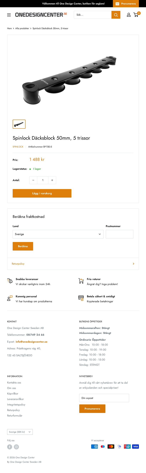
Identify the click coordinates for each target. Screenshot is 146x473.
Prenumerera (128, 3)
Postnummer (113, 226)
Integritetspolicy (16, 405)
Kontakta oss (14, 383)
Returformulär (14, 416)
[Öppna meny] (9, 15)
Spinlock (18, 146)
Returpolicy (18, 264)
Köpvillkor (12, 394)
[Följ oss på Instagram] (16, 446)
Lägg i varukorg (42, 193)
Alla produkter (22, 28)
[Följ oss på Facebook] (9, 446)
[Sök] (115, 15)
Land (16, 226)
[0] (136, 15)
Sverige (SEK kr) (17, 432)
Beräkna (23, 246)
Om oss (11, 388)
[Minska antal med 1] (33, 180)
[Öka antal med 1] (52, 180)
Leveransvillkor (15, 399)
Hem (9, 28)
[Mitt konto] (129, 15)
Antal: (16, 180)
